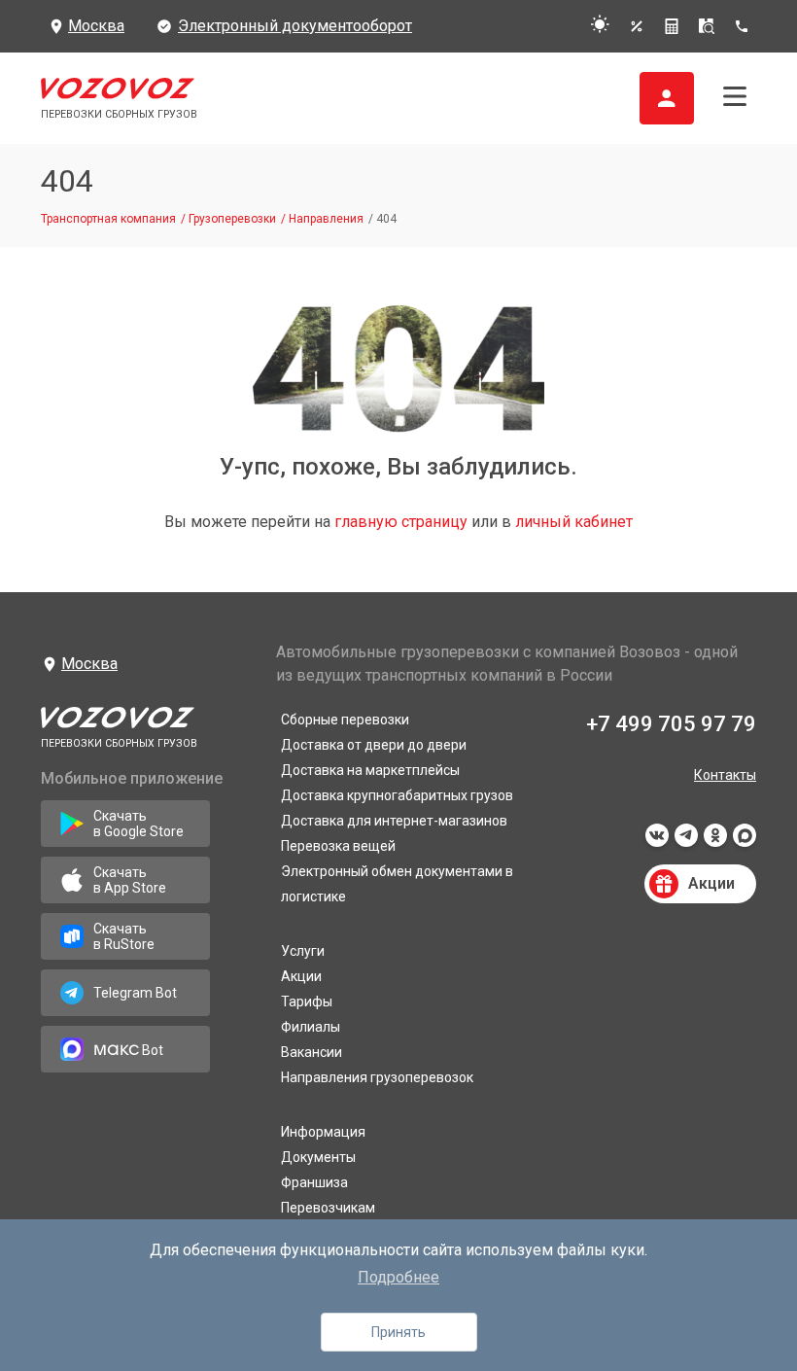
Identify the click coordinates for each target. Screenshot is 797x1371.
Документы (318, 1157)
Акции (301, 976)
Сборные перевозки (345, 719)
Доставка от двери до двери (374, 745)
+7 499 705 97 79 (671, 724)
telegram (686, 841)
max (744, 841)
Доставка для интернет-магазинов (394, 820)
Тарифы (306, 1001)
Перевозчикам (328, 1207)
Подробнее (398, 1277)
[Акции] (636, 26)
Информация (323, 1132)
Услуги (303, 951)
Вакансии (311, 1052)
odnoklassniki (715, 841)
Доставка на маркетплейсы (370, 770)
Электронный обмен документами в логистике (397, 883)
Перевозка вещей (338, 846)
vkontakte (657, 841)
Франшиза (314, 1182)
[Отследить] (706, 26)
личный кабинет (574, 521)
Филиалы (310, 1027)
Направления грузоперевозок (377, 1077)
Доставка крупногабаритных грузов (397, 795)
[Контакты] (745, 26)
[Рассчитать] (671, 26)
